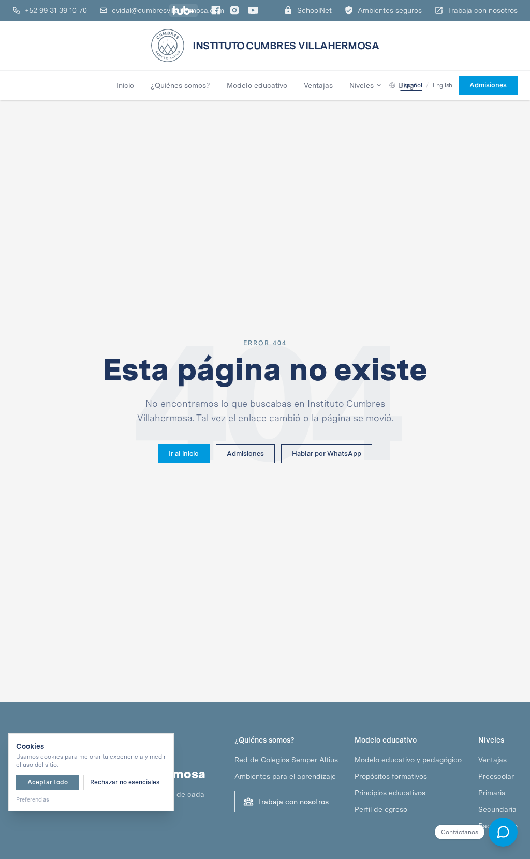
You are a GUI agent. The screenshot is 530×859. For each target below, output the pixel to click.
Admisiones (245, 453)
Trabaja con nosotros (293, 801)
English (442, 85)
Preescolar (496, 776)
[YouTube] (253, 10)
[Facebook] (216, 10)
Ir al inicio (184, 453)
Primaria (492, 793)
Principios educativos (390, 793)
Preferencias (32, 799)
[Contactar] (503, 832)
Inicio (125, 85)
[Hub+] (183, 10)
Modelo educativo (257, 85)
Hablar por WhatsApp (326, 453)
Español (411, 85)
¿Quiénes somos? (180, 85)
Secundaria (497, 809)
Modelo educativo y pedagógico (408, 760)
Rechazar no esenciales (124, 782)
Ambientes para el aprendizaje (285, 776)
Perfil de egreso (381, 809)
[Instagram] (234, 10)
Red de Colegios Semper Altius (286, 760)
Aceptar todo (47, 782)
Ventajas (318, 85)
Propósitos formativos (391, 776)
